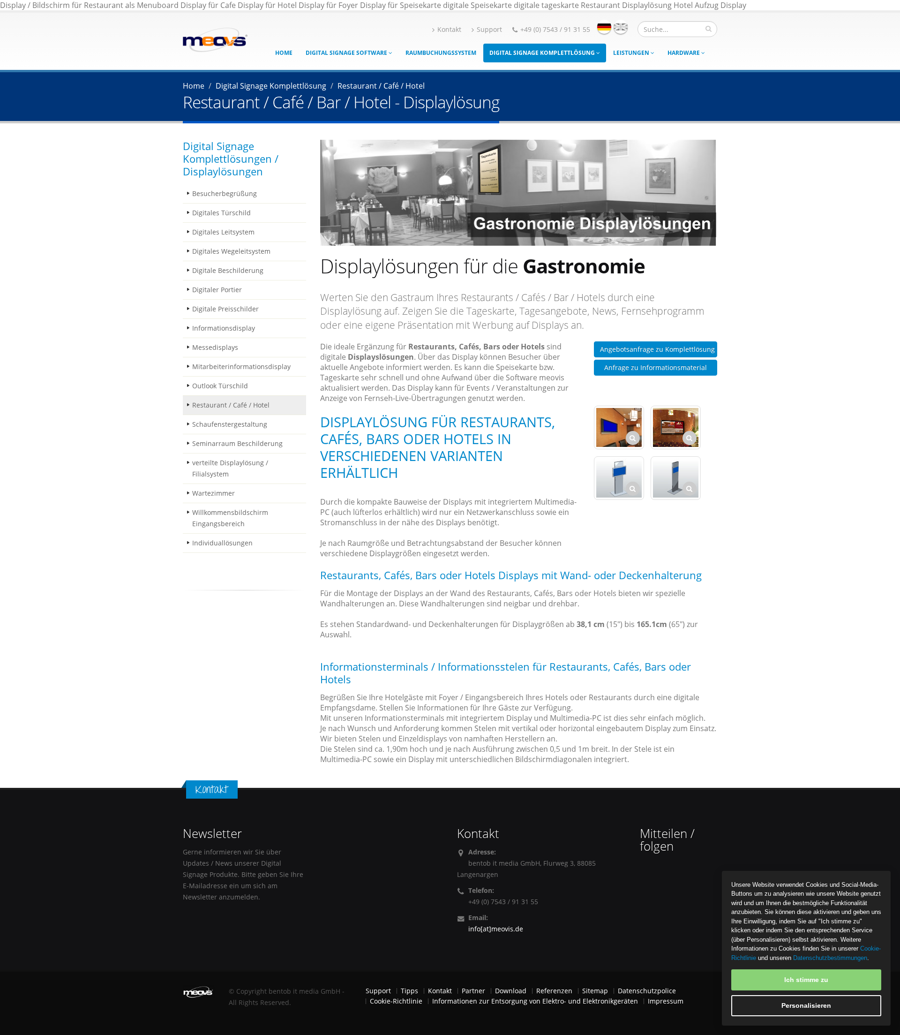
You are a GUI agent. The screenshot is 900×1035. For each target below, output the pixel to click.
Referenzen (554, 990)
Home (283, 53)
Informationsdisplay (223, 328)
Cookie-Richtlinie (396, 1001)
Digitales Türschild (221, 212)
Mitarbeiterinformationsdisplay (241, 366)
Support (489, 29)
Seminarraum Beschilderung (237, 443)
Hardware (684, 53)
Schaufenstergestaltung (229, 424)
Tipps (409, 990)
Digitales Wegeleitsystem (231, 251)
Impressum (665, 1001)
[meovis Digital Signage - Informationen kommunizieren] (215, 39)
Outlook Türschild (220, 385)
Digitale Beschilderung (227, 270)
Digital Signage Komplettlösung (542, 53)
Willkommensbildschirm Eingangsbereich (230, 518)
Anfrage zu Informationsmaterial (655, 367)
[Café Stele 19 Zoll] (676, 478)
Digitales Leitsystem (223, 231)
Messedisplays (215, 347)
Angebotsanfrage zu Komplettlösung (657, 349)
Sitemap (595, 990)
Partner (473, 990)
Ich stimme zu (806, 979)
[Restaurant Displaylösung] (619, 427)
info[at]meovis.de (495, 928)
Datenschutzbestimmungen (830, 957)
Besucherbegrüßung (224, 193)
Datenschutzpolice (647, 990)
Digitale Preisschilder (225, 308)
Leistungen (632, 53)
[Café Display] (676, 427)
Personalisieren (806, 1005)
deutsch (604, 27)
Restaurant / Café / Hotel (231, 404)
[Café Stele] (619, 478)
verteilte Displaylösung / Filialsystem (230, 468)
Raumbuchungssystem (440, 53)
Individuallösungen (222, 542)
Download (510, 990)
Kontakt (449, 29)
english (621, 27)
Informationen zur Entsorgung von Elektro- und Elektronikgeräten (535, 1001)
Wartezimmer (213, 493)
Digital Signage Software (347, 53)
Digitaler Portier (217, 289)
